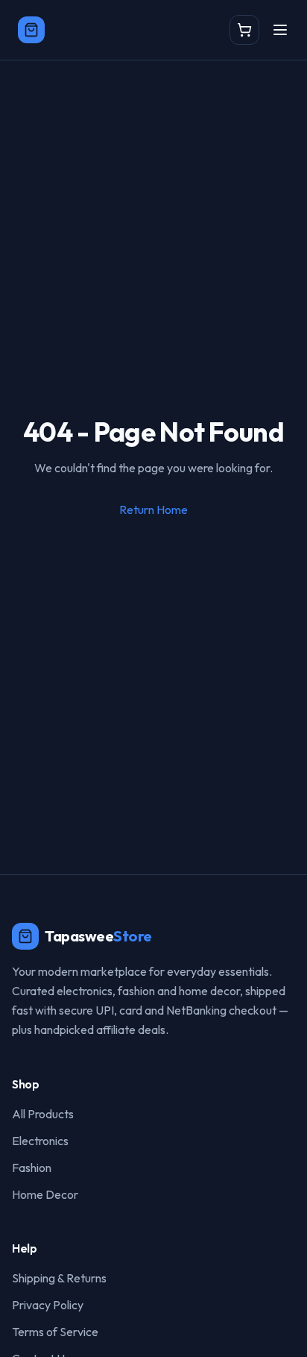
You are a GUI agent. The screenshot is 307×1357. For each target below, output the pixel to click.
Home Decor (45, 1194)
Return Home (153, 509)
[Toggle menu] (280, 30)
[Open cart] (244, 30)
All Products (43, 1113)
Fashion (31, 1167)
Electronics (40, 1140)
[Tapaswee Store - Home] (31, 29)
